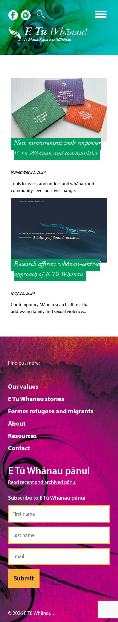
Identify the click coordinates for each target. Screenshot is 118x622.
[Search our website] (38, 14)
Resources (22, 436)
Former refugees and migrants (50, 411)
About (16, 423)
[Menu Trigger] (101, 13)
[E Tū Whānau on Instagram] (26, 15)
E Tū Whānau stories (36, 399)
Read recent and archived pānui (42, 482)
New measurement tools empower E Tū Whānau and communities (57, 149)
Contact (19, 448)
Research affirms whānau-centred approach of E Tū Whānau (57, 270)
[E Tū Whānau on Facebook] (13, 15)
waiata (49, 12)
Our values (23, 386)
